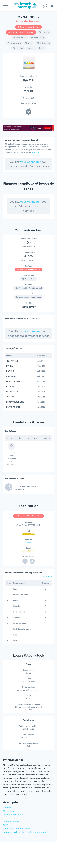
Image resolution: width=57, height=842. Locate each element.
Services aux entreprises (30, 27)
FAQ (5, 818)
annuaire (19, 48)
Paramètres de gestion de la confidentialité (25, 832)
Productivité (21, 38)
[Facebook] (25, 561)
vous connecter (30, 162)
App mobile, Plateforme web (30, 288)
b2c (43, 48)
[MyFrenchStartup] (25, 7)
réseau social (39, 38)
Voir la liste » (47, 576)
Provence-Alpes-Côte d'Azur (23, 32)
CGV (5, 825)
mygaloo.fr (28, 542)
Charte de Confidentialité (16, 828)
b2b (32, 48)
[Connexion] (52, 5)
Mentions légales (12, 821)
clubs (30, 43)
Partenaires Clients (13, 814)
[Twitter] (32, 561)
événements (45, 43)
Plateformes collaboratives (30, 297)
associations (16, 43)
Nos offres (8, 811)
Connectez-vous (28, 534)
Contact (7, 807)
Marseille (45, 32)
